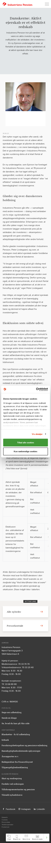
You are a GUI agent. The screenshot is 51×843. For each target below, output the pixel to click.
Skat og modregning (12, 778)
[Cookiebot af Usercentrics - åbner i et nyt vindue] (36, 389)
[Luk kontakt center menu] (46, 837)
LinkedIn (41, 809)
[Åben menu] (47, 4)
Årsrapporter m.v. (10, 756)
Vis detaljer (37, 434)
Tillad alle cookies (25, 442)
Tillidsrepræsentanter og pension (18, 789)
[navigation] (27, 837)
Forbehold (5, 827)
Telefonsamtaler (7, 825)
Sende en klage (9, 718)
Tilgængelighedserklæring (15, 767)
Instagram (26, 809)
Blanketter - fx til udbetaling (16, 734)
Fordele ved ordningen (13, 784)
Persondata (6, 822)
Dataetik (5, 817)
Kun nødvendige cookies (25, 451)
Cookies (5, 820)
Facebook (10, 809)
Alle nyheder (14, 611)
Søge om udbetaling (11, 712)
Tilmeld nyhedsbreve (12, 795)
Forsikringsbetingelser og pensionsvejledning (24, 745)
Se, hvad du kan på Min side (15, 723)
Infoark (5, 740)
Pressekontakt (15, 625)
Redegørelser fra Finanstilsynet (17, 762)
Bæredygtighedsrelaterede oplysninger (21, 751)
